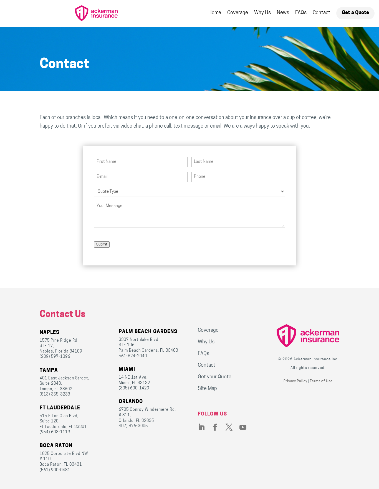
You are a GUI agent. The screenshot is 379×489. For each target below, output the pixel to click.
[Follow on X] (232, 427)
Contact (321, 13)
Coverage (237, 13)
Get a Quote (355, 13)
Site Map (207, 388)
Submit (101, 244)
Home (214, 13)
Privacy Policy (295, 381)
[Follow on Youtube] (246, 427)
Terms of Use (321, 381)
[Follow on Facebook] (219, 427)
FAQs (301, 13)
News (283, 13)
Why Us (262, 13)
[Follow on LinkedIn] (205, 427)
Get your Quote (214, 377)
